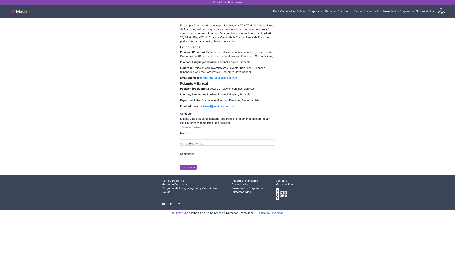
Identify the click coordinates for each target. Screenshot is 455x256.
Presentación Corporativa (398, 11)
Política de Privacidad (191, 127)
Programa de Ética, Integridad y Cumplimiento (190, 188)
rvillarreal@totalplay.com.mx (217, 106)
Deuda (358, 11)
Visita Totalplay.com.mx (227, 2)
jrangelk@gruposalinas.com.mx (219, 77)
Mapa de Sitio (284, 184)
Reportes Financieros (338, 11)
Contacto (281, 180)
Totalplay (177, 212)
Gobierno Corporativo (310, 11)
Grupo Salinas (214, 212)
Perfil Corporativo (284, 11)
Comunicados (372, 11)
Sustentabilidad (426, 11)
